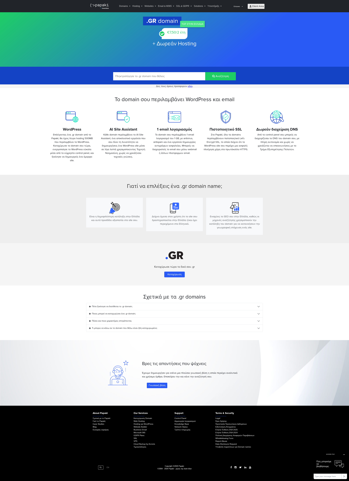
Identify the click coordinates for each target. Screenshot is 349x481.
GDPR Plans (139, 435)
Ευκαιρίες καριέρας (101, 430)
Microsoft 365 (139, 432)
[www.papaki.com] (100, 6)
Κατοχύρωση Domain (143, 418)
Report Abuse (221, 441)
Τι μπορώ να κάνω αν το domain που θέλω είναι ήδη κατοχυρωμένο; (124, 328)
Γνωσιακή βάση (157, 385)
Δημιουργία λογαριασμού (185, 421)
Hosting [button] (136, 6)
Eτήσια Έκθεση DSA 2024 (226, 432)
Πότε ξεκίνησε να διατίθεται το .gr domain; (112, 306)
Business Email (140, 430)
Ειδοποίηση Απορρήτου (225, 427)
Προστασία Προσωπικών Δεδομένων (231, 424)
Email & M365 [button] (165, 6)
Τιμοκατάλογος (140, 447)
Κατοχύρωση (175, 274)
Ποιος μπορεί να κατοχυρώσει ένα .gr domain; (114, 313)
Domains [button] (123, 6)
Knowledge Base (181, 424)
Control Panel (180, 418)
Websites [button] (149, 6)
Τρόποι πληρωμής (182, 430)
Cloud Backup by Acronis (144, 444)
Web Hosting (139, 421)
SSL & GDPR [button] (182, 6)
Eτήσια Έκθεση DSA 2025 (226, 430)
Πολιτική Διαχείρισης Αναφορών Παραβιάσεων (234, 435)
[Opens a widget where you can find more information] (330, 465)
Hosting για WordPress (143, 424)
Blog (95, 427)
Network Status (181, 427)
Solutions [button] (198, 6)
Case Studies (98, 424)
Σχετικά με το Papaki (101, 418)
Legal (217, 418)
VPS (135, 441)
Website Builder (140, 427)
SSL (135, 438)
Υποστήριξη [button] (213, 6)
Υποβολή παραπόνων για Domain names (233, 447)
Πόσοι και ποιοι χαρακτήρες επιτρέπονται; (112, 321)
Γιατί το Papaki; (99, 421)
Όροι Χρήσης (221, 421)
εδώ (190, 86)
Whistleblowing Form (224, 438)
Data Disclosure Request (226, 444)
